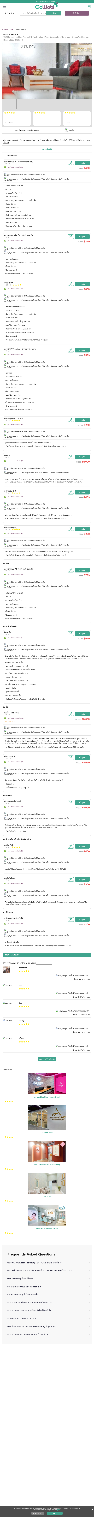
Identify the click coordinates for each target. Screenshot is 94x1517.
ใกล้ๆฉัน (76, 13)
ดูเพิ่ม (58, 1510)
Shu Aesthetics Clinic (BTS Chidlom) (47, 1165)
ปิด (54, 1513)
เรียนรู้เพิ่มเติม (37, 1513)
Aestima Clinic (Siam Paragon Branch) (47, 1097)
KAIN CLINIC (47, 1197)
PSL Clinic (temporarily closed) (47, 1229)
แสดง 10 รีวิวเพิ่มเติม (47, 1059)
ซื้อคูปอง (82, 163)
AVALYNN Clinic (47, 1133)
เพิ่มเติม (6, 143)
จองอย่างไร (47, 149)
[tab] (47, 171)
